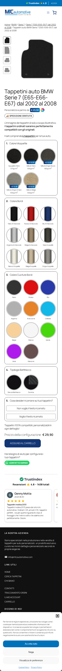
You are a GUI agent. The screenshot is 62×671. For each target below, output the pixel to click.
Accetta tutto (31, 643)
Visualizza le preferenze (31, 660)
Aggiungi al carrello (22, 443)
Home (7, 24)
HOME (7, 571)
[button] (57, 615)
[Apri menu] (48, 12)
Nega (31, 652)
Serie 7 (21, 24)
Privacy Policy (36, 667)
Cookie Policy (24, 667)
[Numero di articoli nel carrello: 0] (54, 13)
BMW (14, 24)
